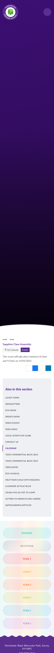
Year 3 (27, 584)
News (12, 339)
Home (5, 339)
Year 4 (27, 597)
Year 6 (27, 623)
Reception (26, 546)
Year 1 (27, 558)
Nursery (27, 533)
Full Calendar (13, 349)
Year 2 (27, 571)
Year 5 (27, 610)
